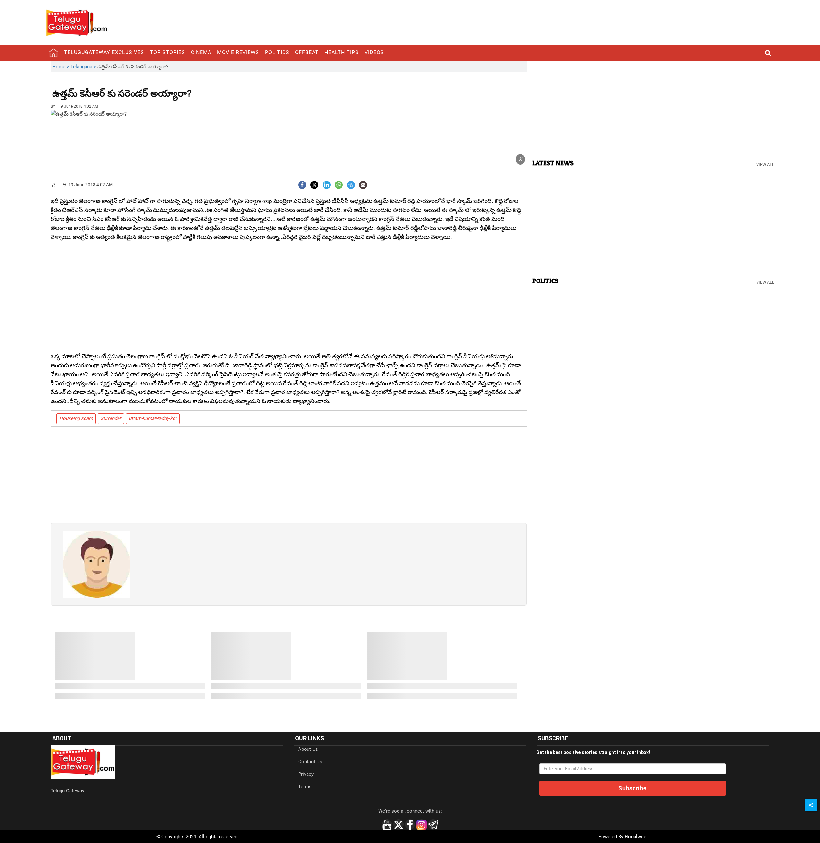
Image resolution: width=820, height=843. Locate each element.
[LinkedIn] (327, 184)
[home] (53, 53)
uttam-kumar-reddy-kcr (153, 418)
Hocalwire (635, 836)
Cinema (201, 52)
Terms (305, 787)
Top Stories (167, 52)
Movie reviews (238, 52)
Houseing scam (76, 418)
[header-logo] (76, 22)
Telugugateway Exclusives (104, 52)
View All (765, 164)
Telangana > (83, 66)
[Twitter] (314, 184)
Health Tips (341, 52)
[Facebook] (302, 184)
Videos (374, 52)
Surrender (111, 418)
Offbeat (307, 52)
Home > (61, 66)
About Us (308, 749)
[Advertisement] (227, 89)
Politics (277, 52)
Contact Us (310, 762)
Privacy (306, 774)
